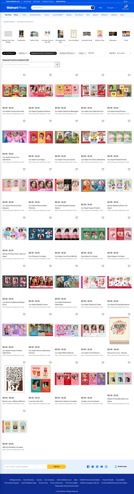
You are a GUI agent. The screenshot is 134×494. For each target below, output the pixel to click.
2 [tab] (68, 45)
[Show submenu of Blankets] (72, 14)
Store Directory (28, 480)
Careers (39, 480)
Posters (46, 15)
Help (100, 8)
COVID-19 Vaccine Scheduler (90, 480)
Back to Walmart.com (13, 1)
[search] (57, 64)
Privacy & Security (56, 483)
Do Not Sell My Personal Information (114, 483)
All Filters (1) (10, 53)
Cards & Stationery (35, 15)
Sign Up (56, 466)
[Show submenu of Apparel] (98, 14)
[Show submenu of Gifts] (90, 14)
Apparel (95, 15)
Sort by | (113, 53)
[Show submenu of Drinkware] (108, 14)
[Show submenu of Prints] (27, 14)
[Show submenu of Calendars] (118, 14)
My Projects (36, 1)
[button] (15, 75)
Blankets (69, 15)
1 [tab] (65, 45)
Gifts (87, 15)
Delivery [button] (22, 53)
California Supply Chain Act (89, 483)
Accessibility (120, 480)
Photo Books (79, 15)
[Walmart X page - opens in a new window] (92, 466)
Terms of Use (43, 483)
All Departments (15, 480)
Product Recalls (107, 480)
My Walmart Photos (48, 1)
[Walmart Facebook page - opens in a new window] (88, 466)
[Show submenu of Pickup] (19, 14)
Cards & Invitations (9, 22)
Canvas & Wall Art (58, 15)
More (122, 15)
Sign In (126, 1)
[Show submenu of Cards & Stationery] (41, 14)
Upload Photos (60, 1)
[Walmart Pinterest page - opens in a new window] (97, 466)
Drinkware (104, 15)
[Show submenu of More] (124, 14)
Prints (24, 15)
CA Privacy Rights (71, 483)
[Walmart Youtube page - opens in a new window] (101, 466)
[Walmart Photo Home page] (16, 7)
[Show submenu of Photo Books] (83, 14)
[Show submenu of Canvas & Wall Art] (63, 14)
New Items (8, 15)
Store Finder (27, 1)
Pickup (16, 15)
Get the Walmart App (29, 483)
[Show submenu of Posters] (50, 14)
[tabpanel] (8, 36)
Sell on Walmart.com (64, 480)
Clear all (91, 53)
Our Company (49, 480)
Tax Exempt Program (11, 483)
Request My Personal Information (67, 486)
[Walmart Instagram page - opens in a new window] (106, 466)
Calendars (114, 15)
